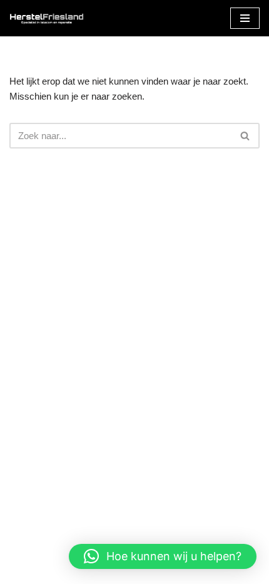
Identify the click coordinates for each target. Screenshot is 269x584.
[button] (162, 556)
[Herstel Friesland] (46, 18)
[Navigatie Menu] (245, 18)
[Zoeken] (245, 136)
